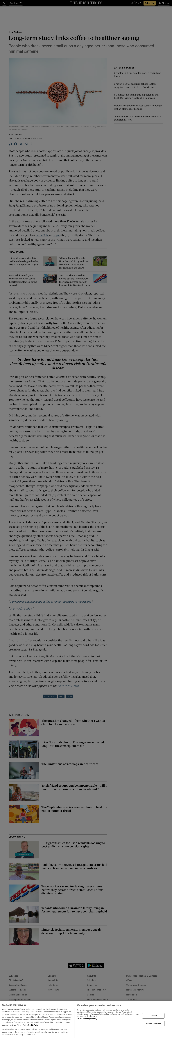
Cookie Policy (33, 1025)
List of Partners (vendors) (87, 1019)
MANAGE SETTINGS (153, 1023)
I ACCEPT (153, 1016)
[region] (86, 1020)
